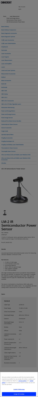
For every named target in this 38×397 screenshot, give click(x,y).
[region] (19, 384)
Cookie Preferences (19, 389)
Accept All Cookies (19, 394)
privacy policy (22, 381)
